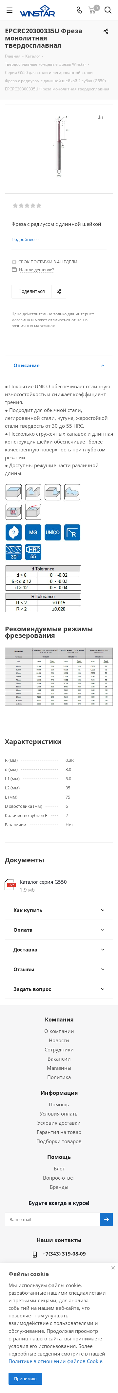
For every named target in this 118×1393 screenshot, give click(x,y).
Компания (59, 1019)
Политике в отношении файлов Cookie (55, 1361)
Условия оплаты (59, 1113)
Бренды (59, 1187)
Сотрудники (59, 1049)
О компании (59, 1031)
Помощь (59, 1104)
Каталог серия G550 (43, 881)
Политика (59, 1077)
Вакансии (59, 1058)
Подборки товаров (59, 1141)
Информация (59, 1092)
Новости (59, 1040)
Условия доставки (59, 1122)
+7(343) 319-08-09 (64, 1253)
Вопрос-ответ (59, 1177)
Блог (59, 1168)
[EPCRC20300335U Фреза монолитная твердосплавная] (59, 146)
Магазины (59, 1068)
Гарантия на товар (59, 1132)
